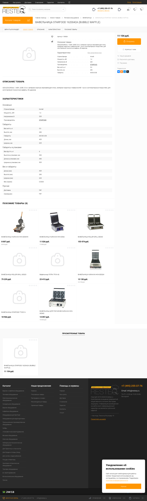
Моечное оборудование (10, 439)
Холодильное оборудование (11, 404)
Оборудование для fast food (11, 415)
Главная (5, 2)
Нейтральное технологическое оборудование (12, 444)
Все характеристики (95, 53)
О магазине (39, 2)
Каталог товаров (12, 20)
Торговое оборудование (10, 469)
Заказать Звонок (103, 10)
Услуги (62, 413)
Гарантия (50, 2)
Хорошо (123, 486)
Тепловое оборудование (10, 394)
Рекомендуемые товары (39, 402)
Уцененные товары (37, 405)
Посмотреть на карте (98, 419)
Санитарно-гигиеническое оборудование (11, 464)
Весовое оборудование (10, 435)
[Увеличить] (28, 54)
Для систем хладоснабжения (12, 456)
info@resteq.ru (133, 391)
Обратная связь (11, 498)
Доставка (28, 2)
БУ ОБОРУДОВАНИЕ (9, 473)
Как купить (17, 2)
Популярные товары (37, 394)
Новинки (34, 391)
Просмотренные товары (73, 333)
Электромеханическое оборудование (10, 399)
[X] (127, 71)
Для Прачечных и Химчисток (12, 448)
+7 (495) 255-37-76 (105, 8)
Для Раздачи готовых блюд (11, 452)
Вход (129, 2)
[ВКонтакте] (118, 71)
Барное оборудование (9, 407)
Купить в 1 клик (130, 49)
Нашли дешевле (125, 56)
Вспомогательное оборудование (13, 476)
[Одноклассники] (121, 71)
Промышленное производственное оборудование (14, 423)
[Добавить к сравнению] (52, 41)
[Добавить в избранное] (52, 37)
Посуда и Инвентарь (9, 459)
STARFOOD (93, 64)
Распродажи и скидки (38, 398)
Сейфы (5, 428)
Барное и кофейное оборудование (13, 391)
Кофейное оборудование (10, 411)
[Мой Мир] (124, 71)
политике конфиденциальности (117, 480)
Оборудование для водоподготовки (14, 418)
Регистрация (137, 2)
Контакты (61, 2)
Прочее (5, 480)
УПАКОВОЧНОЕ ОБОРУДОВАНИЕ (13, 432)
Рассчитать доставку (127, 59)
